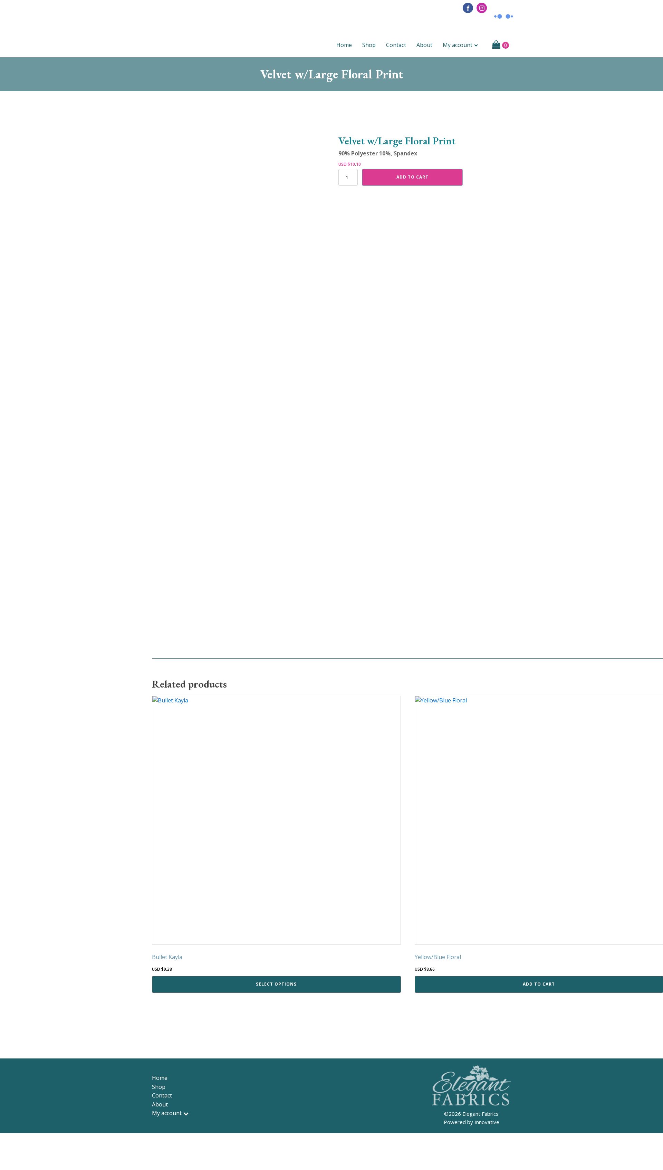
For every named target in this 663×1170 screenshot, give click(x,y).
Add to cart (412, 177)
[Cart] (500, 45)
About (424, 45)
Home (344, 45)
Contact (396, 45)
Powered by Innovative (471, 1122)
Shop (369, 45)
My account (457, 45)
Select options (276, 984)
